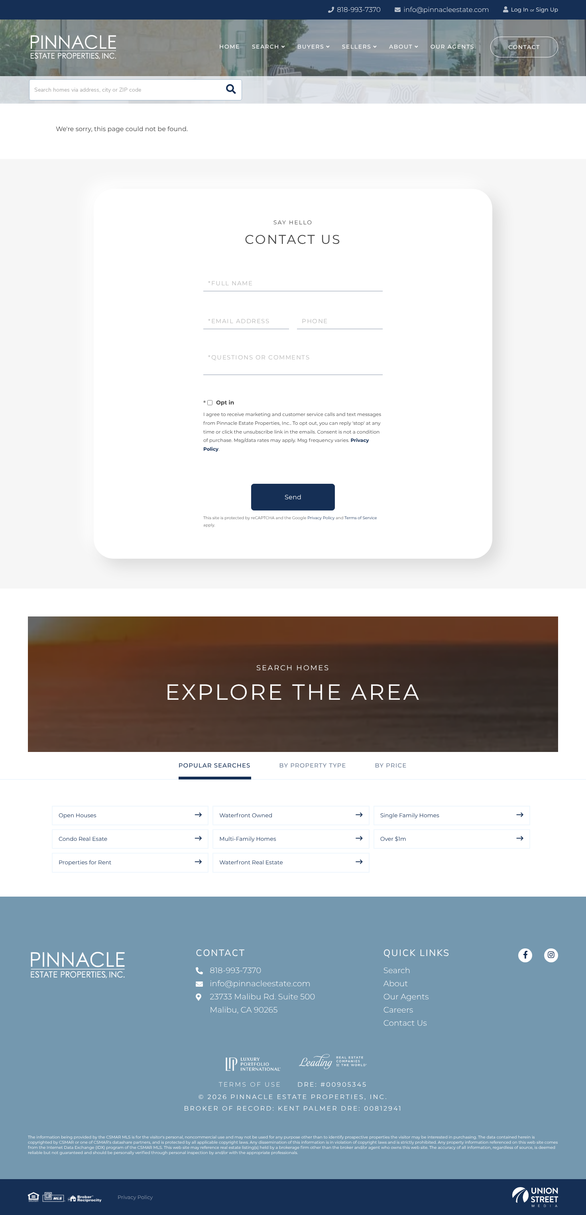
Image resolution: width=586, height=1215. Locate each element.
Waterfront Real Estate (251, 862)
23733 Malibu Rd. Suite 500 (262, 1003)
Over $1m (393, 838)
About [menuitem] (401, 46)
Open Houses (77, 815)
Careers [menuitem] (398, 1010)
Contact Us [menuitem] (405, 1023)
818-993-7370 (358, 10)
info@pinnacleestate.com (446, 10)
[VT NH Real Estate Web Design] (535, 1197)
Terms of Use (250, 1085)
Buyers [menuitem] (310, 46)
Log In (519, 9)
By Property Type (312, 765)
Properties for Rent (85, 862)
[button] (231, 89)
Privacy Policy (320, 517)
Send (293, 497)
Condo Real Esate (83, 838)
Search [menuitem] (265, 46)
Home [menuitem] (229, 46)
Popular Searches (215, 765)
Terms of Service (360, 517)
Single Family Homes (409, 815)
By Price (391, 765)
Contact (524, 47)
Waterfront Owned (245, 815)
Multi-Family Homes (247, 838)
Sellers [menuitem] (356, 46)
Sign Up (547, 9)
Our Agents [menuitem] (452, 46)
